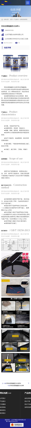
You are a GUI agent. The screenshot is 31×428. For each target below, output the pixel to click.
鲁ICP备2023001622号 (12, 421)
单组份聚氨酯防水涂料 (17, 385)
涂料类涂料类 (23, 19)
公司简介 (3, 398)
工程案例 (3, 404)
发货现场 (3, 407)
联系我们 (3, 413)
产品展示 (16, 19)
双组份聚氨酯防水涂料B (13, 383)
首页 (11, 19)
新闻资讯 (3, 410)
